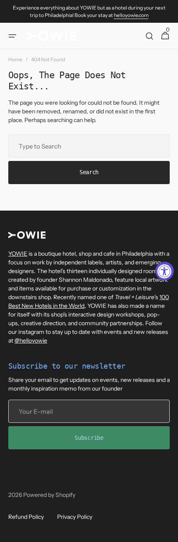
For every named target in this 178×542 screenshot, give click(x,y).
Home (15, 59)
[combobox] (89, 146)
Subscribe (89, 437)
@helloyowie (30, 340)
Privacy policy (74, 516)
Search (89, 172)
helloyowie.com (131, 15)
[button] (12, 36)
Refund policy (26, 516)
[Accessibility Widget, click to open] (164, 271)
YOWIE (17, 253)
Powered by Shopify (49, 495)
